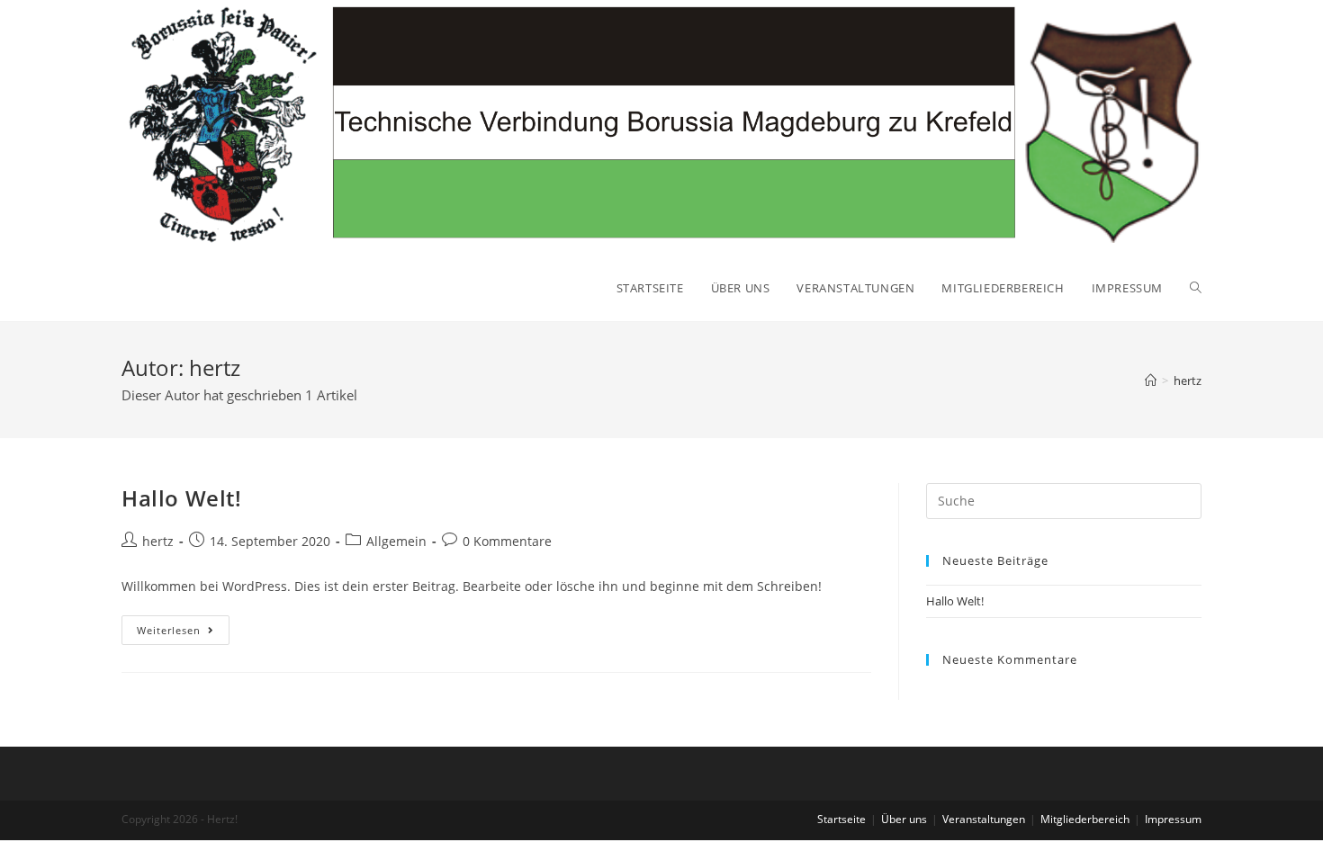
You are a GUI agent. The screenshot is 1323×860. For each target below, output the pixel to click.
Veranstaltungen (983, 819)
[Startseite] (1150, 380)
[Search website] (1195, 288)
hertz (158, 541)
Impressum (1173, 819)
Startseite (841, 819)
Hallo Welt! (182, 498)
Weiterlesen (183, 633)
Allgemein (396, 541)
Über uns (904, 819)
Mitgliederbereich (1085, 819)
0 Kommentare (507, 541)
